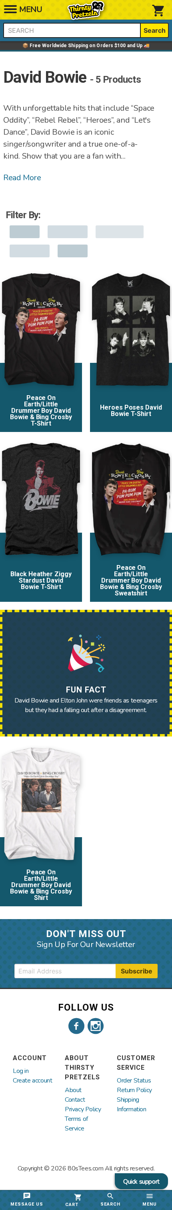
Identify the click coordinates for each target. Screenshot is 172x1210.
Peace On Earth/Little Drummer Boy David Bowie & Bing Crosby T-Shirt (41, 410)
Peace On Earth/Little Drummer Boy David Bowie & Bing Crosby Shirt (41, 885)
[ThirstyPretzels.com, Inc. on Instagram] (95, 1026)
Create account (32, 1080)
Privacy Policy (83, 1109)
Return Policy (134, 1090)
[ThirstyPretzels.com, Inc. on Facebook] (76, 1026)
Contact (75, 1099)
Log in (21, 1071)
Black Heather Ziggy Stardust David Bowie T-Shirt (41, 580)
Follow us (86, 1007)
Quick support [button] (141, 1181)
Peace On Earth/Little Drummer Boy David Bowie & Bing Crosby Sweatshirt (131, 580)
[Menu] (10, 11)
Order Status (134, 1080)
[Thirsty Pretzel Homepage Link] (86, 16)
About (73, 1090)
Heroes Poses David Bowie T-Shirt (131, 411)
